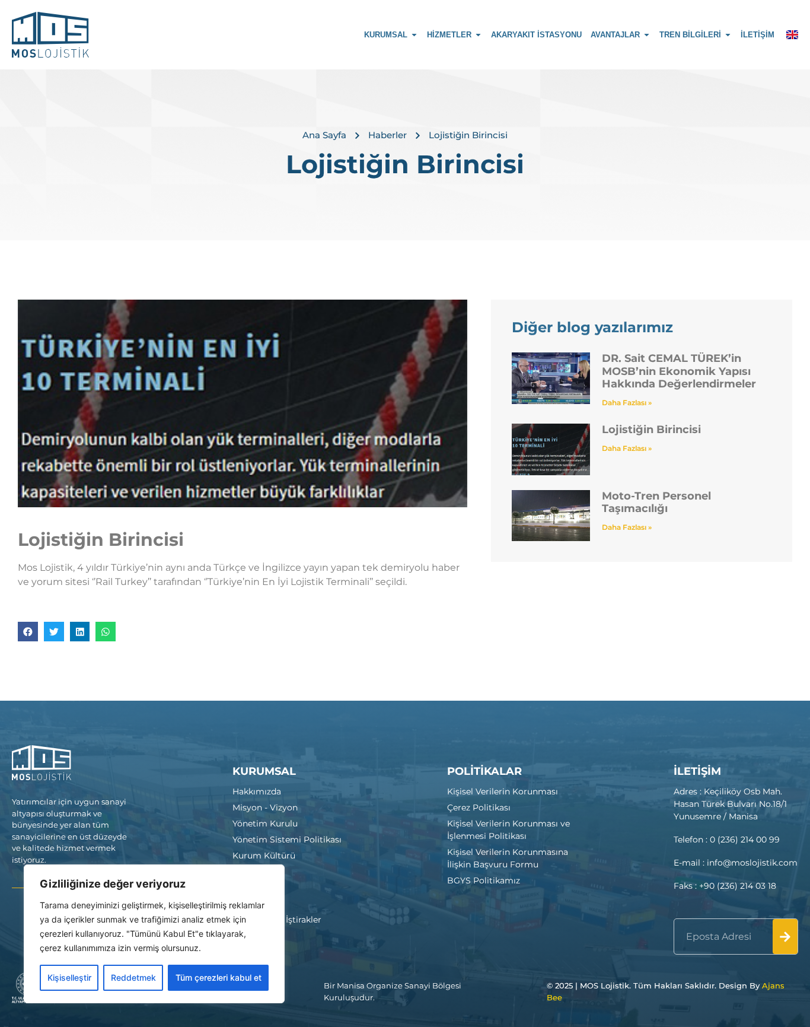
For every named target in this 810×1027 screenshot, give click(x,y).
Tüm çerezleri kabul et (219, 977)
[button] (28, 632)
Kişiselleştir (69, 977)
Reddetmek (133, 977)
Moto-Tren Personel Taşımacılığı (656, 502)
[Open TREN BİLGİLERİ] (728, 35)
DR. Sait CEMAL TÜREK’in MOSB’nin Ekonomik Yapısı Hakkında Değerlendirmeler (679, 371)
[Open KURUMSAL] (414, 35)
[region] (154, 933)
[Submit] (785, 936)
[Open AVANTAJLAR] (646, 35)
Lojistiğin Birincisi (651, 429)
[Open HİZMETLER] (478, 35)
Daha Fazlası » (627, 402)
